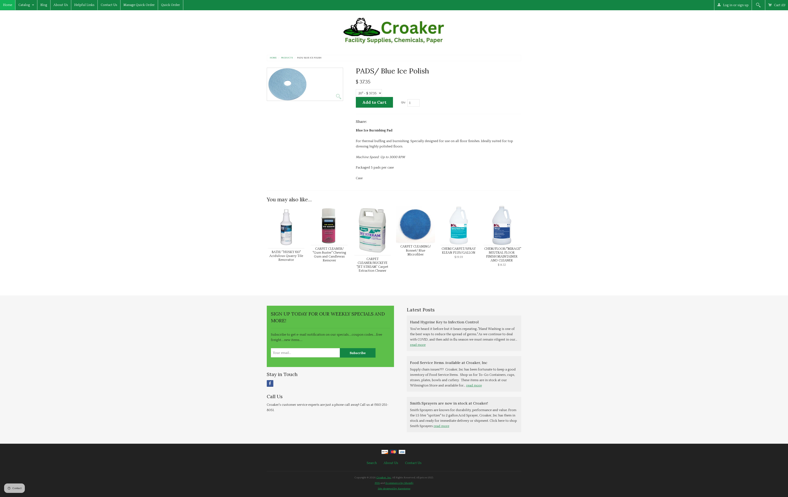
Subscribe (358, 353)
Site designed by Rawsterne (394, 488)
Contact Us (109, 5)
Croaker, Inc (383, 477)
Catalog (24, 5)
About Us (61, 5)
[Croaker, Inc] (394, 29)
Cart (779, 5)
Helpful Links (84, 5)
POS (377, 483)
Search (372, 463)
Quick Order (170, 5)
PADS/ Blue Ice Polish (309, 58)
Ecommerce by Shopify (399, 483)
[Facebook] (270, 383)
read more (418, 345)
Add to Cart (374, 102)
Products (287, 58)
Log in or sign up (735, 5)
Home (7, 5)
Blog (43, 5)
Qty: (403, 102)
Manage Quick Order (139, 5)
